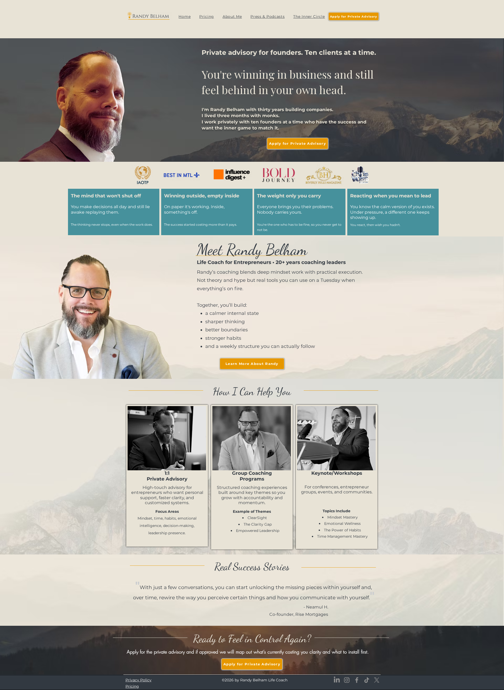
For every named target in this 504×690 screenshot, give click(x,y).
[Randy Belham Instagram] (346, 680)
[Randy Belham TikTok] (366, 680)
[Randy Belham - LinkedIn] (336, 680)
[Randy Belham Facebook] (356, 680)
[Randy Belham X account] (376, 680)
